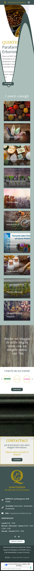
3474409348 (9, 509)
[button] (2, 379)
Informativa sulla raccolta (11, 569)
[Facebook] (15, 537)
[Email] (19, 537)
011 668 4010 (28, 506)
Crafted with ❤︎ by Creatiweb (20, 557)
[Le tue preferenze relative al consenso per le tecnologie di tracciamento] (30, 567)
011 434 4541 (18, 506)
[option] (7, 379)
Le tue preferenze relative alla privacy (19, 564)
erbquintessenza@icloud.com (20, 513)
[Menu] (29, 2)
